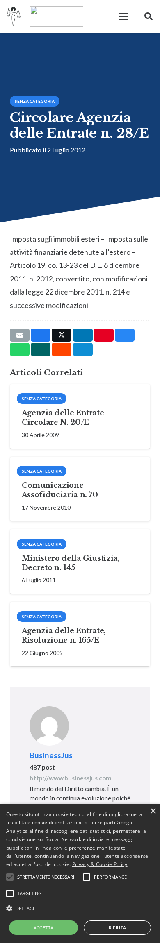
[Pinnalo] (104, 335)
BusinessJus (51, 755)
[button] (123, 16)
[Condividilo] (40, 335)
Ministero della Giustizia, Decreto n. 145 (71, 563)
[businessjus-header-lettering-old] (56, 16)
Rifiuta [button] (117, 928)
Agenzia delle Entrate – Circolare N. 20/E (66, 417)
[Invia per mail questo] (20, 335)
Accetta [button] (44, 928)
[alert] (80, 873)
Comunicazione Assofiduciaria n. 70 (60, 490)
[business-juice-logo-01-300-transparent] (14, 16)
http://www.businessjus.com (71, 778)
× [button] (153, 811)
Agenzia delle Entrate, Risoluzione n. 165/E (64, 635)
